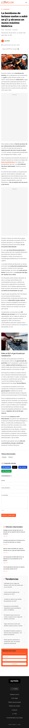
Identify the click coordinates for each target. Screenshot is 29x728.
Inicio (2, 29)
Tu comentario (4, 495)
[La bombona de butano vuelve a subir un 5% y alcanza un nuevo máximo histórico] (24, 57)
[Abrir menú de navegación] (26, 2)
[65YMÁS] (2, 41)
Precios (11, 457)
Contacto (14, 710)
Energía (4, 457)
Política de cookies (14, 706)
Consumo (6, 9)
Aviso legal (14, 698)
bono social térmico (8, 162)
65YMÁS (7, 41)
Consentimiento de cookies (14, 718)
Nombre (3, 480)
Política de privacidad (14, 702)
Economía (8, 29)
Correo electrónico (5, 487)
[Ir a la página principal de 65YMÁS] (7, 2)
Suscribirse (14, 663)
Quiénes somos (14, 694)
